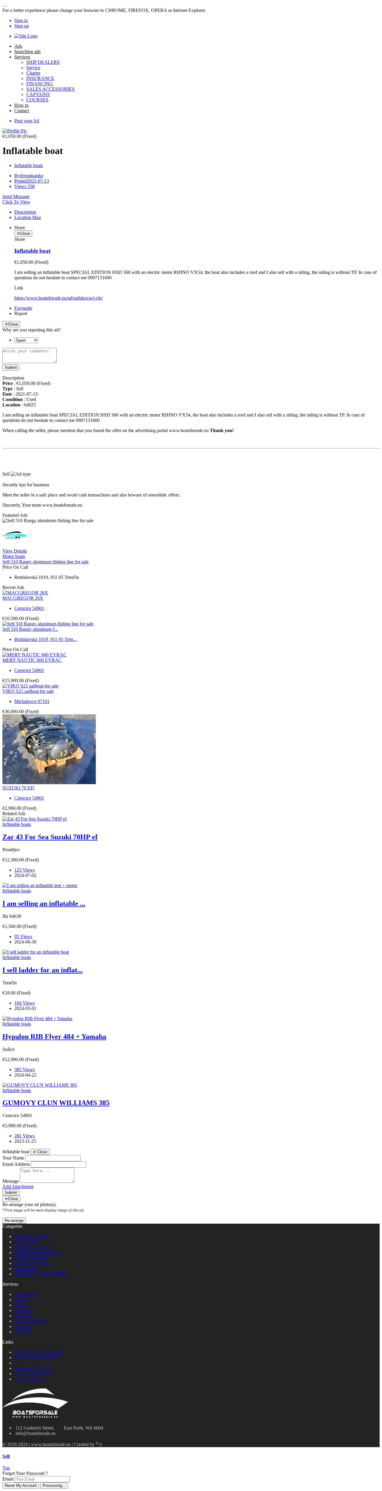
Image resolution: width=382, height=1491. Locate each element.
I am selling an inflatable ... (43, 903)
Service (33, 67)
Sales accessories (30, 1321)
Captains (22, 1331)
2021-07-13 (31, 181)
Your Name (13, 1157)
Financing (23, 1315)
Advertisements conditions (39, 1352)
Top (6, 1467)
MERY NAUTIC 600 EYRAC (32, 660)
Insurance (23, 1310)
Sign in (21, 20)
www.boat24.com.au (34, 1373)
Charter (33, 72)
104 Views (24, 1003)
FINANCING (39, 83)
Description (25, 212)
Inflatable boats (28, 165)
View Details (14, 550)
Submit (11, 367)
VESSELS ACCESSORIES (41, 1273)
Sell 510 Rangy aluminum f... (30, 629)
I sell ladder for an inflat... (42, 970)
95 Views (23, 936)
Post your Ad (26, 120)
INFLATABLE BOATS (37, 1252)
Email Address (16, 1164)
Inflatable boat (32, 251)
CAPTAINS (38, 94)
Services (22, 56)
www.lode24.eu (29, 1378)
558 (24, 186)
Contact (21, 110)
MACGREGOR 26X (22, 598)
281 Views (24, 1135)
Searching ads (27, 51)
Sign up (21, 25)
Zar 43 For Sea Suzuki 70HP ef (50, 837)
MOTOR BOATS (31, 1236)
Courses (22, 1326)
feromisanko (28, 175)
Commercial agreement (36, 1357)
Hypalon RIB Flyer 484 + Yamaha (54, 1036)
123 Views (24, 869)
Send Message (16, 196)
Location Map (27, 217)
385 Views (24, 1069)
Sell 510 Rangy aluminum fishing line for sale (45, 561)
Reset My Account (21, 1485)
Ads (18, 46)
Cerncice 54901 (29, 608)
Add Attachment (17, 1186)
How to (21, 105)
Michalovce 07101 (32, 701)
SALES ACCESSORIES (50, 89)
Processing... (54, 1485)
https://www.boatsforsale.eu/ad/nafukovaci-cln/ (58, 297)
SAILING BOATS (32, 1247)
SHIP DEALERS (43, 62)
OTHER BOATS (30, 1257)
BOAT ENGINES (31, 1263)
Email (7, 1478)
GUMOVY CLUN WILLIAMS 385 (56, 1103)
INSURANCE (40, 78)
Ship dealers (25, 1294)
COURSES (37, 99)
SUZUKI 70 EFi (18, 787)
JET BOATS (26, 1241)
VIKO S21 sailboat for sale (28, 691)
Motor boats (13, 556)
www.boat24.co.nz (32, 1368)
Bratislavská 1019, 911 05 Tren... (45, 639)
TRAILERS (26, 1268)
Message (10, 1181)
